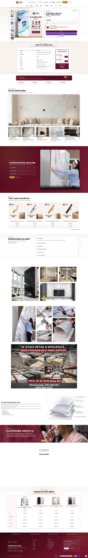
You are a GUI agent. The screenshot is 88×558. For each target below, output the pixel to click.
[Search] (40, 2)
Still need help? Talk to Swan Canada (12, 242)
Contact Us (34, 548)
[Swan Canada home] (20, 2)
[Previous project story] (76, 92)
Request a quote (17, 177)
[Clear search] (38, 2)
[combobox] (35, 2)
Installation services (12, 177)
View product (24, 510)
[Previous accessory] (76, 200)
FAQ (56, 5)
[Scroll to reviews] (61, 18)
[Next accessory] (79, 200)
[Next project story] (79, 92)
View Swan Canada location (54, 28)
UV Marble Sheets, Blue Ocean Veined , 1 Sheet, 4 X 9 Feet (25, 507)
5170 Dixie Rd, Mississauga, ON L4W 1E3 (41, 68)
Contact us (49, 541)
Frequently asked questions (51, 542)
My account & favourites (51, 545)
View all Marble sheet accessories (75, 229)
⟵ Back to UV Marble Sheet (44, 450)
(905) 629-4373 (50, 548)
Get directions (67, 548)
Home (27, 5)
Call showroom (72, 548)
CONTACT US (44, 440)
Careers (34, 549)
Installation (46, 5)
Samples (37, 5)
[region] (35, 59)
